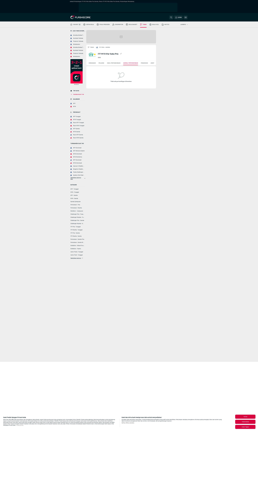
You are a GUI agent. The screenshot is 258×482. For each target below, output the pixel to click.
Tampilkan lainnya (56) (75, 178)
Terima (245, 416)
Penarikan (144, 63)
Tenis (92, 47)
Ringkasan (92, 63)
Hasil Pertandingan (113, 63)
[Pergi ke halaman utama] (84, 17)
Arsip (152, 63)
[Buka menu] (186, 17)
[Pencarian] (171, 17)
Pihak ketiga (19, 425)
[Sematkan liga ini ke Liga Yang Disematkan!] (120, 53)
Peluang (101, 63)
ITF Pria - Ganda (104, 47)
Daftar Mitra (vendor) (128, 423)
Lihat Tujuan (245, 427)
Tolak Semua (245, 421)
